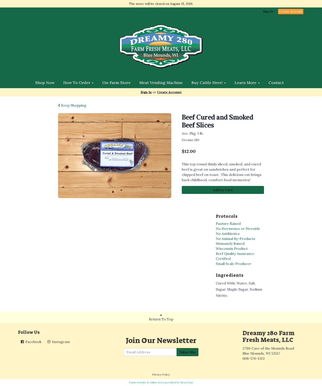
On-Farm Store (116, 82)
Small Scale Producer (233, 263)
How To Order (77, 82)
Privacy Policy (161, 374)
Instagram (60, 342)
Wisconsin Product (232, 248)
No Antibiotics (228, 233)
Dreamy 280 (190, 140)
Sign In (268, 11)
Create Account (290, 11)
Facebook (33, 342)
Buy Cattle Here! (207, 82)
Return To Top (161, 319)
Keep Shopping (73, 105)
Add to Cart (223, 190)
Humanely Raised (230, 243)
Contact (276, 82)
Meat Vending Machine (161, 82)
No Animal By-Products (235, 238)
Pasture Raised (228, 223)
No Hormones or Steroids (238, 228)
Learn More (246, 82)
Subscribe (187, 352)
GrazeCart (186, 382)
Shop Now (45, 82)
